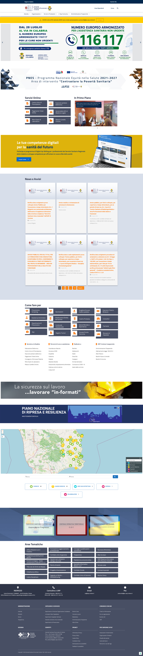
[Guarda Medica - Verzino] (67, 440)
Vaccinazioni (59, 312)
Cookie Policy (75, 638)
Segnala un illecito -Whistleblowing (56, 576)
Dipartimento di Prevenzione (36, 324)
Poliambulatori (134, 471)
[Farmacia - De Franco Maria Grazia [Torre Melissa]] (80, 440)
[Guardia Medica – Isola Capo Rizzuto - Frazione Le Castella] (76, 468)
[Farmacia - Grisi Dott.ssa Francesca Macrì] (73, 459)
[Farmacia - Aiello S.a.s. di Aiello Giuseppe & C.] (63, 456)
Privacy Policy (75, 635)
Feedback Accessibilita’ (78, 646)
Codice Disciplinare (32, 577)
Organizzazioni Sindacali (105, 635)
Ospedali (132, 469)
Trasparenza (78, 555)
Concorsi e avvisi (76, 614)
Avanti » (80, 288)
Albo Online (75, 622)
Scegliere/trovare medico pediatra (84, 311)
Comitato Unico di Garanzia (82, 575)
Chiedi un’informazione (105, 611)
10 (74, 288)
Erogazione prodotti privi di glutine (35, 556)
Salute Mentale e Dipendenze (84, 326)
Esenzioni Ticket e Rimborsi (108, 311)
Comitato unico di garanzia (58, 555)
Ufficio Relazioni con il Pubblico (33, 550)
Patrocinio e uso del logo (106, 644)
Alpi (33, 332)
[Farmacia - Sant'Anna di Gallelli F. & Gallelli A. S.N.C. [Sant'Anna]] (78, 461)
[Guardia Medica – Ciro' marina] (82, 436)
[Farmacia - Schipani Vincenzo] (67, 452)
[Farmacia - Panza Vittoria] (70, 440)
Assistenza (35, 318)
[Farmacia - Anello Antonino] (75, 432)
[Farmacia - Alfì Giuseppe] (72, 444)
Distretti (20, 614)
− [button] (2, 432)
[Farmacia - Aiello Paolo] (70, 466)
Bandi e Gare (75, 611)
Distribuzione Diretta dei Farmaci (61, 318)
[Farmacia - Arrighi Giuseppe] (77, 443)
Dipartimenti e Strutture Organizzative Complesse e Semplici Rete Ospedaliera (57, 613)
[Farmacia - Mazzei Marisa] (62, 443)
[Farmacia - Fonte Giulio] (70, 443)
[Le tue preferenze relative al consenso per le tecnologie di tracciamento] (140, 653)
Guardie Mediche (134, 467)
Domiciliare (42, 318)
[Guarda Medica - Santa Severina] (70, 451)
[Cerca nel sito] (116, 8)
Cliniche (58, 121)
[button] (2, 42)
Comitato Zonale (79, 570)
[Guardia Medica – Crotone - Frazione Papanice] (76, 456)
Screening (35, 312)
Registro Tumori (61, 333)
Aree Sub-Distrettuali (136, 463)
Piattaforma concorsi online (82, 560)
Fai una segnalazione (105, 614)
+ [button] (2, 431)
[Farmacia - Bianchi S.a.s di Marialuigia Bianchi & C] (81, 457)
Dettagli (100, 20)
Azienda (26, 14)
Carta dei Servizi (103, 641)
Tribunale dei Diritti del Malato (36, 567)
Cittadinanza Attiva (32, 572)
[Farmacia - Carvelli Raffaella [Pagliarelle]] (61, 452)
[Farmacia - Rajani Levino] (70, 454)
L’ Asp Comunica (63, 14)
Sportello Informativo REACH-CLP (80, 565)
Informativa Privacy (77, 633)
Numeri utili (102, 617)
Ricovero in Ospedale (106, 334)
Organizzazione (36, 14)
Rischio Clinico (102, 575)
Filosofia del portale (104, 638)
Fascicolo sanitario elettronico (61, 104)
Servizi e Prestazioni (49, 14)
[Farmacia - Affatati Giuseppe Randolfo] (80, 464)
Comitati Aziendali (103, 570)
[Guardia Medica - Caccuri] (62, 445)
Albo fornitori (102, 555)
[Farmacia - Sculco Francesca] (78, 435)
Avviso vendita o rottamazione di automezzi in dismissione (69, 204)
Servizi (19, 617)
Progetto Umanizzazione (58, 570)
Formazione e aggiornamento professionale (59, 550)
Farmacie (106, 326)
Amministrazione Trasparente (79, 14)
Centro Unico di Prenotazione (37, 103)
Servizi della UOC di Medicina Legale (62, 112)
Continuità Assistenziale (60, 326)
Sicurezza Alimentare (104, 550)
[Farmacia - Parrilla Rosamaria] (79, 453)
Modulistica (75, 617)
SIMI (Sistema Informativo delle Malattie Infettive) (106, 560)
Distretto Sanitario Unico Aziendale (53, 620)
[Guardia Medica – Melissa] (76, 440)
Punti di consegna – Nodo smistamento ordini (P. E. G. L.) (36, 561)
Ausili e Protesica (84, 319)
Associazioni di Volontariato (106, 633)
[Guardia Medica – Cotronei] (62, 450)
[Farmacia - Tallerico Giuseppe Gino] (62, 440)
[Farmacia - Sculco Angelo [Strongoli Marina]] (80, 445)
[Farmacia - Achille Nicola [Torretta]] (79, 457)
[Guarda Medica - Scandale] (72, 453)
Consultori (106, 319)
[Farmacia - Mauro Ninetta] (75, 449)
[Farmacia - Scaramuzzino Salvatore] (68, 447)
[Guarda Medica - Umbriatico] (70, 437)
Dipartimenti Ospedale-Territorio (53, 617)
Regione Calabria (29, 2)
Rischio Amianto (55, 565)
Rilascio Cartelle (61, 120)
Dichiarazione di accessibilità (79, 644)
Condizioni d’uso (76, 641)
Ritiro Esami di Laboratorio (36, 120)
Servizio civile (102, 565)
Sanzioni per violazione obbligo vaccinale (57, 560)
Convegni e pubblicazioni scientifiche (81, 550)
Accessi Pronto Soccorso (84, 333)
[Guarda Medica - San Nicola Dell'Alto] (73, 441)
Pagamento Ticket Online (37, 112)
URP (101, 620)
